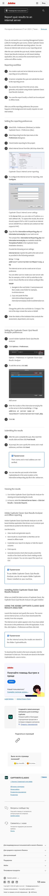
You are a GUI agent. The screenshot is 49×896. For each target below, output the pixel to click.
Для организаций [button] (10, 855)
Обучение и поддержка (17, 786)
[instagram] (9, 882)
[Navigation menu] (3, 3)
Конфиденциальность (32, 886)
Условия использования (11, 889)
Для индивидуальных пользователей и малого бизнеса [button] (23, 845)
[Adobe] (11, 3)
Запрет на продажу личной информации (15, 892)
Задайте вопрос (15, 816)
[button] (37, 3)
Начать (12, 831)
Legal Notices (9, 699)
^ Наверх (44, 777)
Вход (43, 3)
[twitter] (13, 882)
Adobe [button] (6, 865)
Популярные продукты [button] (12, 870)
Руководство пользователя (18, 792)
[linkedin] (17, 882)
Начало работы (14, 789)
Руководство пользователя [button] (18, 11)
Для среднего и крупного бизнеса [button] (16, 850)
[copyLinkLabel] (17, 742)
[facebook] (5, 882)
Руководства (14, 795)
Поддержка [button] (8, 860)
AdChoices (34, 892)
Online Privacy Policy (24, 699)
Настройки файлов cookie (26, 889)
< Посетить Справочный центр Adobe (21, 781)
